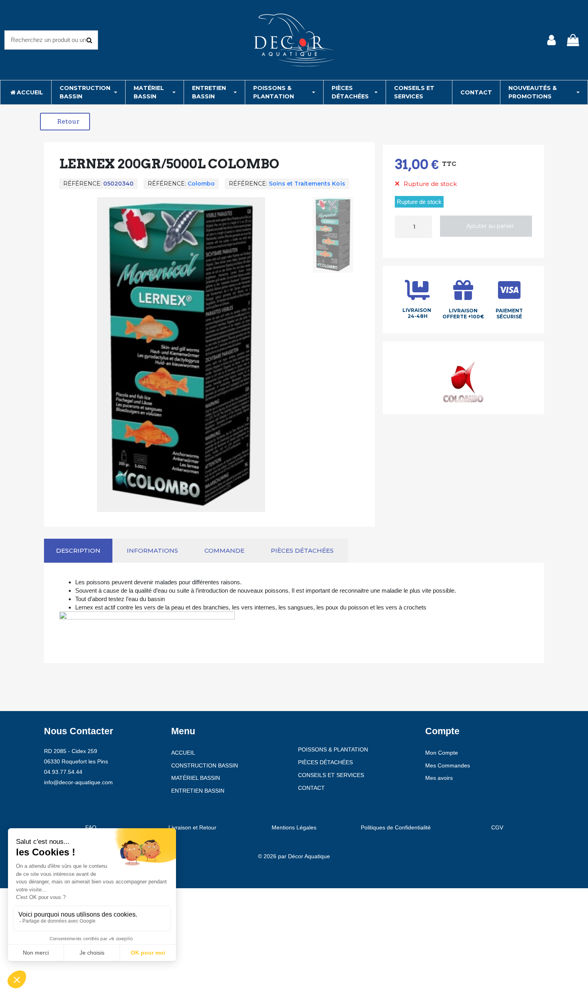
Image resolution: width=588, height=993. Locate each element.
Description (78, 550)
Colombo (201, 183)
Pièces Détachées (302, 550)
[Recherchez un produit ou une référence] (89, 40)
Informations (152, 550)
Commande (224, 550)
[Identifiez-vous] (551, 40)
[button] (65, 121)
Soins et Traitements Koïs (307, 183)
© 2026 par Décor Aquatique (294, 856)
